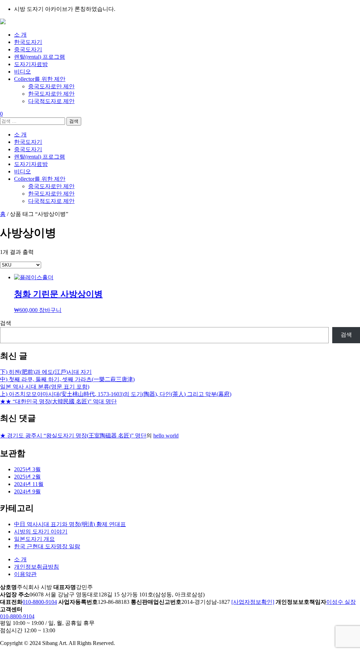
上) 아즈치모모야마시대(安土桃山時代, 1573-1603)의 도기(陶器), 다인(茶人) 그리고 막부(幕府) (115, 394)
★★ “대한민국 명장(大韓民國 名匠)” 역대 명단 (58, 401)
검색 (5, 323)
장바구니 (50, 310)
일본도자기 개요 (34, 539)
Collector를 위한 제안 (39, 79)
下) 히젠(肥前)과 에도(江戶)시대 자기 (46, 372)
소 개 (20, 35)
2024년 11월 (29, 484)
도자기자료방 (31, 64)
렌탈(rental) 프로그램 (39, 57)
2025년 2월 (27, 477)
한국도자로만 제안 (51, 94)
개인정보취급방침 (36, 567)
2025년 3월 (27, 469)
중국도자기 (28, 49)
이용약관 (25, 574)
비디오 (22, 72)
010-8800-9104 (39, 602)
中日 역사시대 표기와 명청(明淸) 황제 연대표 (70, 524)
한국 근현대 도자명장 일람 (47, 546)
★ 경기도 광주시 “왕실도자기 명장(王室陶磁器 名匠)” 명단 (73, 436)
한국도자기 (28, 42)
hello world (166, 436)
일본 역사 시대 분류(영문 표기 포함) (44, 387)
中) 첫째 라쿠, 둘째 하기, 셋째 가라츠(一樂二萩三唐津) (67, 379)
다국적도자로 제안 (51, 101)
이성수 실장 (341, 602)
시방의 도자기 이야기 (41, 532)
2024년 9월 (27, 491)
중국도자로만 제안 (51, 86)
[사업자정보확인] (252, 602)
